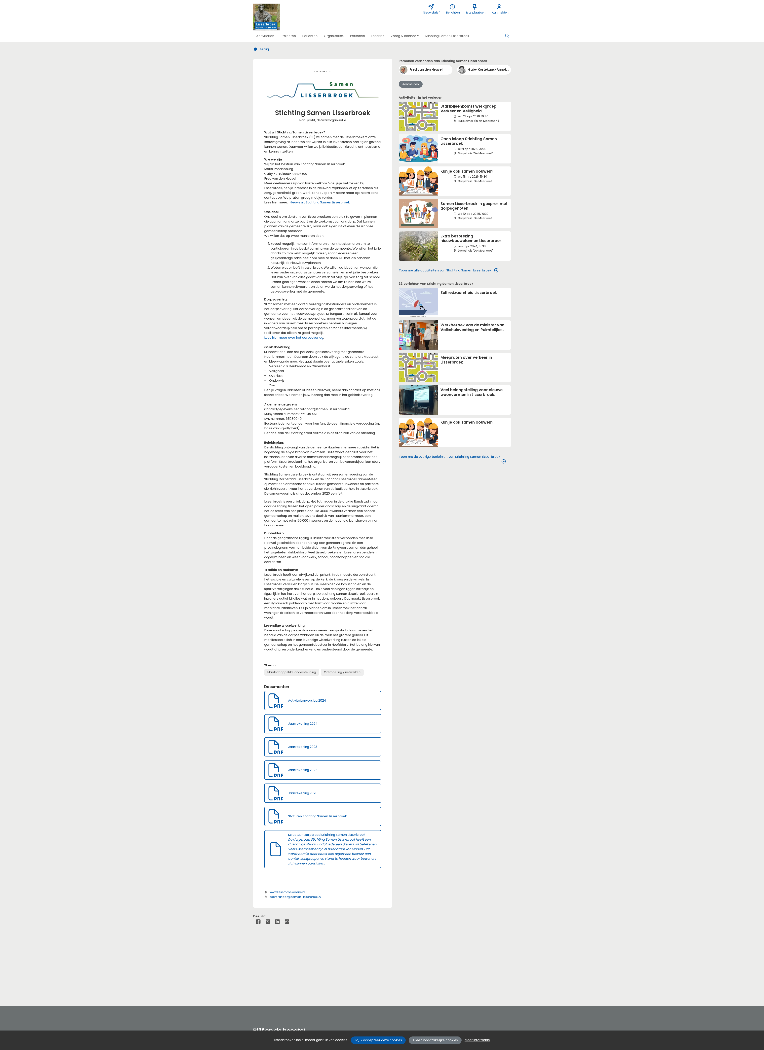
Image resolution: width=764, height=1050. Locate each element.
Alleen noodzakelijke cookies (435, 1040)
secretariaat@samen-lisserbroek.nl (296, 897)
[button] (265, 36)
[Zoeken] (507, 36)
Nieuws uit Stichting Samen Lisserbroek (319, 202)
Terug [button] (264, 49)
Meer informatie (477, 1040)
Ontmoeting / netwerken (342, 672)
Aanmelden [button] (410, 84)
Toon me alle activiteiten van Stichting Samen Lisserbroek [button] (445, 270)
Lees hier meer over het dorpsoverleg (293, 337)
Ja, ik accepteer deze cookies (378, 1040)
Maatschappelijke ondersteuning (291, 672)
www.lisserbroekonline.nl (287, 892)
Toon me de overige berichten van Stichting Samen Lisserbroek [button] (449, 456)
